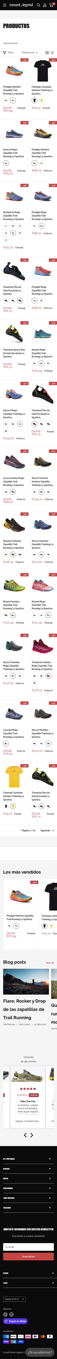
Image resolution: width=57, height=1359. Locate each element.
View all (50, 963)
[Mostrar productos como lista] (52, 52)
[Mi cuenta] (44, 5)
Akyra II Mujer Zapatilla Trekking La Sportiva (14, 414)
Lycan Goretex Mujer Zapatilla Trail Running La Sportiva (13, 481)
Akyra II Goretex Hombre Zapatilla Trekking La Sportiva (42, 481)
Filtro (10, 52)
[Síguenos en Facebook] (5, 1314)
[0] (51, 5)
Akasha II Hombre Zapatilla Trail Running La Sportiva (13, 544)
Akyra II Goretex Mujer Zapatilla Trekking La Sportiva (13, 665)
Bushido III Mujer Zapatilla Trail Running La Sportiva (13, 215)
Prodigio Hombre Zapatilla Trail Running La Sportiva (13, 90)
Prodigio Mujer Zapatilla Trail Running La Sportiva (42, 215)
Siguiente (45, 830)
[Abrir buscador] (38, 5)
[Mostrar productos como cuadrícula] (47, 52)
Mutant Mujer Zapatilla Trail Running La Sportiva (42, 353)
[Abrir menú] (4, 5)
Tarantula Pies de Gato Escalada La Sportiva (12, 290)
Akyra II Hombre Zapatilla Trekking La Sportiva (42, 544)
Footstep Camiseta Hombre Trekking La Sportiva (42, 90)
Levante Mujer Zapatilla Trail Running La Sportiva (13, 733)
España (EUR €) (12, 1299)
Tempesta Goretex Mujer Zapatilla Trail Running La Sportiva (42, 665)
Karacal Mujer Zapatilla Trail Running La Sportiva (13, 153)
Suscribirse (28, 1256)
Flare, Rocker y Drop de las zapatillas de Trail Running (24, 1009)
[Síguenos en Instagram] (11, 1314)
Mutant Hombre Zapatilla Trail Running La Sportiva (13, 605)
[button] (26, 1135)
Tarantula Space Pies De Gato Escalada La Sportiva (14, 353)
